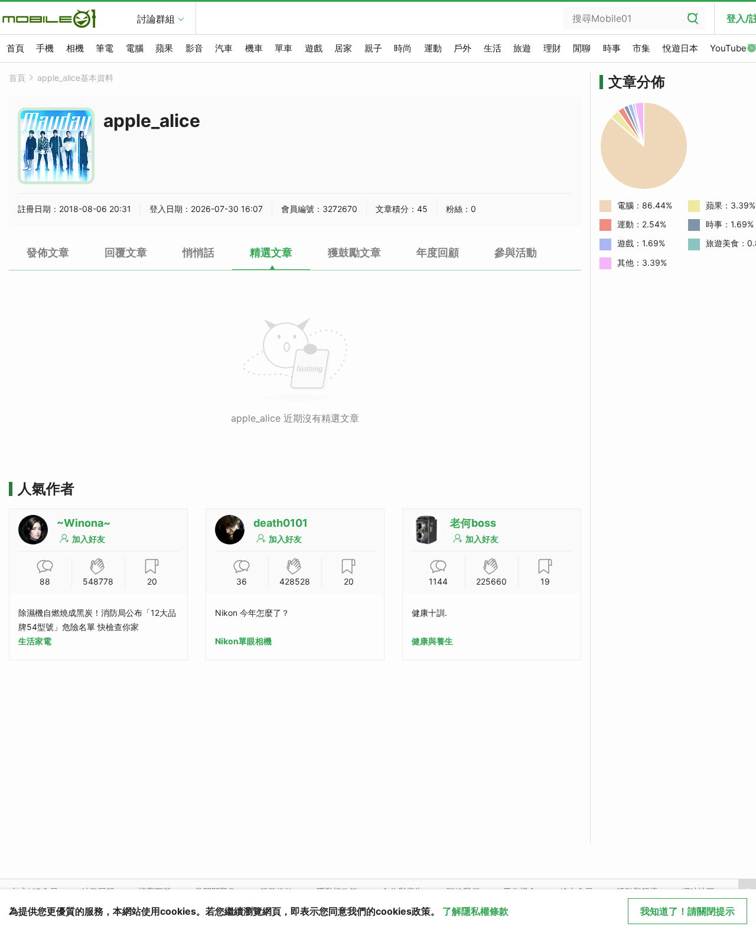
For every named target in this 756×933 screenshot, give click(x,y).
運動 (433, 48)
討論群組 (156, 19)
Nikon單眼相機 (243, 641)
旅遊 (522, 48)
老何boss (473, 523)
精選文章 (271, 252)
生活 (492, 48)
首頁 (15, 48)
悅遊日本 (680, 48)
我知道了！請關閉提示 (687, 911)
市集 (641, 48)
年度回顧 (437, 252)
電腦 (135, 48)
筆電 (104, 48)
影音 (194, 48)
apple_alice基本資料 (75, 78)
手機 (45, 48)
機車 (254, 48)
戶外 (462, 48)
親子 (373, 48)
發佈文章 (48, 252)
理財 (552, 48)
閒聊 (582, 48)
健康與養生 (432, 641)
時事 (612, 48)
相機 (75, 48)
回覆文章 (126, 252)
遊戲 (313, 48)
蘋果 (164, 48)
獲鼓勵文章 (354, 252)
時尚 (403, 48)
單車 (283, 48)
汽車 (224, 48)
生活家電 (34, 641)
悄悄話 (198, 252)
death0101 (280, 523)
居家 (343, 48)
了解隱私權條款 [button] (475, 911)
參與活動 (515, 252)
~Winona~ (83, 523)
